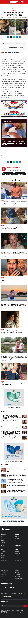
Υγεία (2, 553)
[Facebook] (8, 37)
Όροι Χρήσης (17, 576)
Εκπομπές (17, 563)
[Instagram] (5, 587)
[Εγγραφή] (25, 606)
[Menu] (2, 2)
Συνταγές (3, 555)
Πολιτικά (3, 566)
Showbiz (17, 534)
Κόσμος (2, 540)
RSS (2, 576)
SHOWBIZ (14, 10)
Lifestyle (3, 549)
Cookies (22, 612)
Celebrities (17, 536)
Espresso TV (18, 560)
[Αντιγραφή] (20, 37)
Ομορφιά (3, 551)
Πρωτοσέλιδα (4, 560)
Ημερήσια (17, 551)
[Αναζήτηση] (26, 2)
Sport (2, 545)
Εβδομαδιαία (17, 553)
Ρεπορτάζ (3, 536)
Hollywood (17, 538)
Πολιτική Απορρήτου (15, 612)
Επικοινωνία (17, 574)
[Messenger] (17, 37)
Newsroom (14, 17)
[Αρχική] (6, 529)
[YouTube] (11, 587)
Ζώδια (16, 549)
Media (16, 540)
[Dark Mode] (22, 2)
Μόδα (2, 557)
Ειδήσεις (3, 534)
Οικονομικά (3, 564)
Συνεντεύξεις (17, 564)
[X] (8, 587)
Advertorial (3, 572)
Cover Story (3, 542)
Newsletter (3, 574)
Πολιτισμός (18, 545)
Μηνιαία (16, 555)
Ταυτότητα (17, 572)
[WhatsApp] (14, 37)
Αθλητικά (3, 563)
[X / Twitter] (11, 37)
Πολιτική (3, 538)
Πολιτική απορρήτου (19, 578)
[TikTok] (14, 587)
